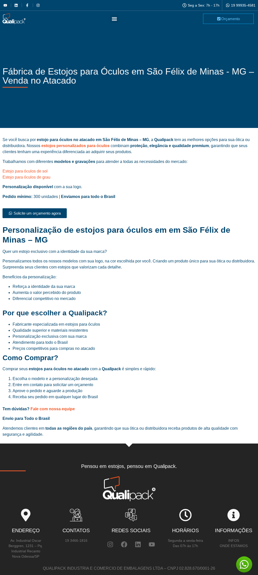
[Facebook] (124, 544)
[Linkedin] (138, 544)
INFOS (233, 540)
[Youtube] (152, 544)
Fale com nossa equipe (52, 409)
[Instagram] (110, 544)
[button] (114, 19)
